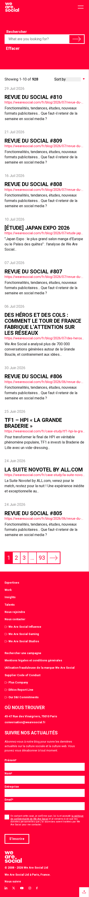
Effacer (13, 48)
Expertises (12, 582)
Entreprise (12, 786)
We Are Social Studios (23, 641)
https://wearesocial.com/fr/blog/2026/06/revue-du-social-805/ (45, 518)
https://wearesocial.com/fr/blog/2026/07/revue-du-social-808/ (45, 189)
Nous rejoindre (15, 612)
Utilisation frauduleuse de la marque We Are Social (40, 667)
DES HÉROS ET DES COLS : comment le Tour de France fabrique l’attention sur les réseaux (43, 324)
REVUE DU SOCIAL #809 (33, 141)
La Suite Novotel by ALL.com (44, 469)
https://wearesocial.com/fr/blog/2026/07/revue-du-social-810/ (45, 102)
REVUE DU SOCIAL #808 (33, 184)
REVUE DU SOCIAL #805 (33, 513)
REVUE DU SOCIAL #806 (33, 376)
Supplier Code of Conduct (22, 675)
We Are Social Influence (24, 626)
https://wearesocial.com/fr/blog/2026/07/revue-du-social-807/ (45, 277)
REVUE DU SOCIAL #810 (33, 97)
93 (42, 557)
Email (9, 799)
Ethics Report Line (20, 689)
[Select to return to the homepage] (12, 7)
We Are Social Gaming (23, 634)
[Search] (76, 39)
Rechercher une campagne (23, 653)
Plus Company (18, 682)
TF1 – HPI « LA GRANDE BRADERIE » (33, 423)
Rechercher (16, 32)
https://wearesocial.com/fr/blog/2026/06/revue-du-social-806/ (45, 382)
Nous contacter (15, 619)
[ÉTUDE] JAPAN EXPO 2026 (37, 228)
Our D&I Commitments (23, 697)
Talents (10, 604)
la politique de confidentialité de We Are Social (47, 817)
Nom (8, 773)
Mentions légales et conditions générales (33, 660)
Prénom (10, 760)
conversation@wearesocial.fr (25, 722)
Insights (10, 597)
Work (8, 590)
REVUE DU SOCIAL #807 (33, 271)
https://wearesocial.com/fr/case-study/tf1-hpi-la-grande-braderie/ (45, 431)
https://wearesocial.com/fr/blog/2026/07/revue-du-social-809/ (45, 146)
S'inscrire (16, 839)
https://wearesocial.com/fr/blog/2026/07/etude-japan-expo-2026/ (45, 233)
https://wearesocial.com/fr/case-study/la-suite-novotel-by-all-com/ (45, 475)
